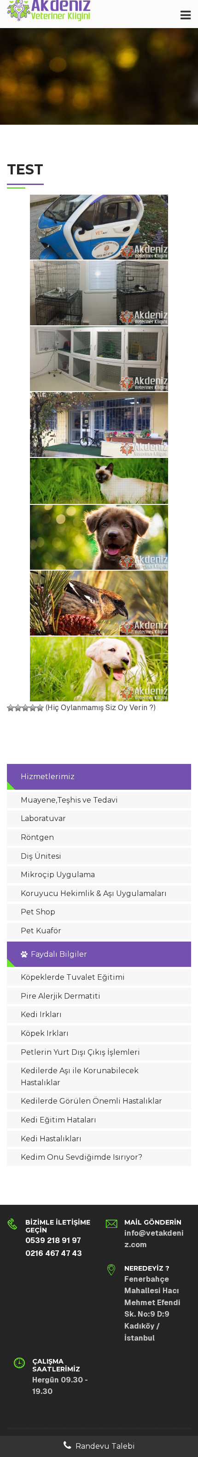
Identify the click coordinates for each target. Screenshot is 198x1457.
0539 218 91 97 (53, 1240)
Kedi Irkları (41, 1014)
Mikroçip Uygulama (58, 874)
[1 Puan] (10, 707)
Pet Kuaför (41, 930)
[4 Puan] (32, 707)
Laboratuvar (43, 818)
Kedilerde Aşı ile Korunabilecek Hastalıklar (80, 1076)
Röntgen (37, 837)
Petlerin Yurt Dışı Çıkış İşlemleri (80, 1052)
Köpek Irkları (45, 1033)
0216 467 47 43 (53, 1253)
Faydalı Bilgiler (59, 954)
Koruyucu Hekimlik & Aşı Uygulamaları (94, 893)
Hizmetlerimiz (48, 776)
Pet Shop (38, 912)
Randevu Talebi (105, 1446)
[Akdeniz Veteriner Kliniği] (49, 12)
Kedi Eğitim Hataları (58, 1120)
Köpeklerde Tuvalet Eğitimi (73, 977)
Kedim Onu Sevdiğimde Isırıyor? (81, 1157)
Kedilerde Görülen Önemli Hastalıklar (91, 1101)
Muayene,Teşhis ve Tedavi (69, 800)
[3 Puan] (25, 707)
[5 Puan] (40, 707)
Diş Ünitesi (41, 856)
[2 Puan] (18, 707)
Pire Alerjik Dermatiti (60, 996)
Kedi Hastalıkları (51, 1138)
